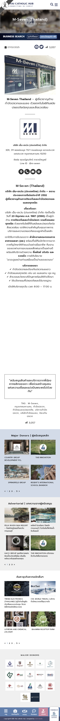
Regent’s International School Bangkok (42, 484)
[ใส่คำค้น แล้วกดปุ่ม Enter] (51, 5)
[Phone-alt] (27, 171)
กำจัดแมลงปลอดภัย (23, 409)
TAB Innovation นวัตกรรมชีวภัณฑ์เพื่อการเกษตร (42, 554)
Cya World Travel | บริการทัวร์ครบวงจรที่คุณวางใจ (43, 600)
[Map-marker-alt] (21, 171)
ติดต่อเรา (34, 714)
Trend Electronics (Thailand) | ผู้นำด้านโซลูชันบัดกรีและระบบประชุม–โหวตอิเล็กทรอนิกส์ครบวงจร (15, 603)
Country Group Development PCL (12, 459)
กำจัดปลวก (39, 406)
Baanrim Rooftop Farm (43, 629)
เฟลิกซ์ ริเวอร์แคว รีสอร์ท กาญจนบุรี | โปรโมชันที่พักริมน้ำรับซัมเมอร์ (42, 528)
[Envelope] (33, 171)
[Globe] (39, 171)
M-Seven (33, 403)
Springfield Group (17, 482)
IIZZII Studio (38, 719)
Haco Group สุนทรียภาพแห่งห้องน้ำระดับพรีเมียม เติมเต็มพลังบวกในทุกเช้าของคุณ (16, 556)
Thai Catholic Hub (21, 4)
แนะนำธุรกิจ (15, 714)
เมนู (6, 714)
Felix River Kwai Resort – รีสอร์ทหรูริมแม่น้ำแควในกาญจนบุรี (16, 528)
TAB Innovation (43, 457)
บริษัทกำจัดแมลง (29, 413)
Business (24, 24)
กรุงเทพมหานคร (23, 406)
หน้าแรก (16, 24)
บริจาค (43, 714)
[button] (36, 47)
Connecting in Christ (20, 6)
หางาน (25, 714)
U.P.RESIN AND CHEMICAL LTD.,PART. (15, 630)
